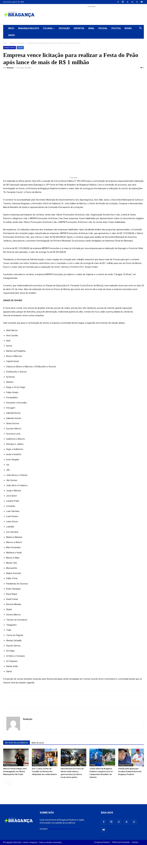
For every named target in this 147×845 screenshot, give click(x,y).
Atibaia (92, 765)
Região (128, 28)
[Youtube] (142, 2)
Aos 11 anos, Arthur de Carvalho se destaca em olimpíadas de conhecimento (44, 771)
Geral (91, 28)
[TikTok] (127, 2)
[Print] (39, 74)
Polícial (102, 28)
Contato (135, 842)
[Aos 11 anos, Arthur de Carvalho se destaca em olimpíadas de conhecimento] (44, 757)
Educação (64, 28)
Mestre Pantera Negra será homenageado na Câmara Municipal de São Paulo (14, 771)
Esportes (79, 28)
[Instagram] (123, 2)
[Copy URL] (6, 74)
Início (11, 28)
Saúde (11, 35)
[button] (140, 28)
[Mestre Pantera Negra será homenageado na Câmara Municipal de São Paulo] (16, 757)
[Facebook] (118, 2)
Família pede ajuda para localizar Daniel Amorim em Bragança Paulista (129, 771)
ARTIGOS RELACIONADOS (16, 743)
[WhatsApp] (137, 2)
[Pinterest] (26, 74)
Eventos (20, 47)
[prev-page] (5, 783)
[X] (132, 2)
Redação (10, 68)
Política (116, 28)
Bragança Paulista (28, 28)
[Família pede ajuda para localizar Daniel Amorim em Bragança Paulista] (131, 757)
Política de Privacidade (120, 842)
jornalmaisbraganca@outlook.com (64, 829)
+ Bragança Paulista (102, 842)
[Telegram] (46, 74)
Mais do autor (38, 743)
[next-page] (9, 783)
